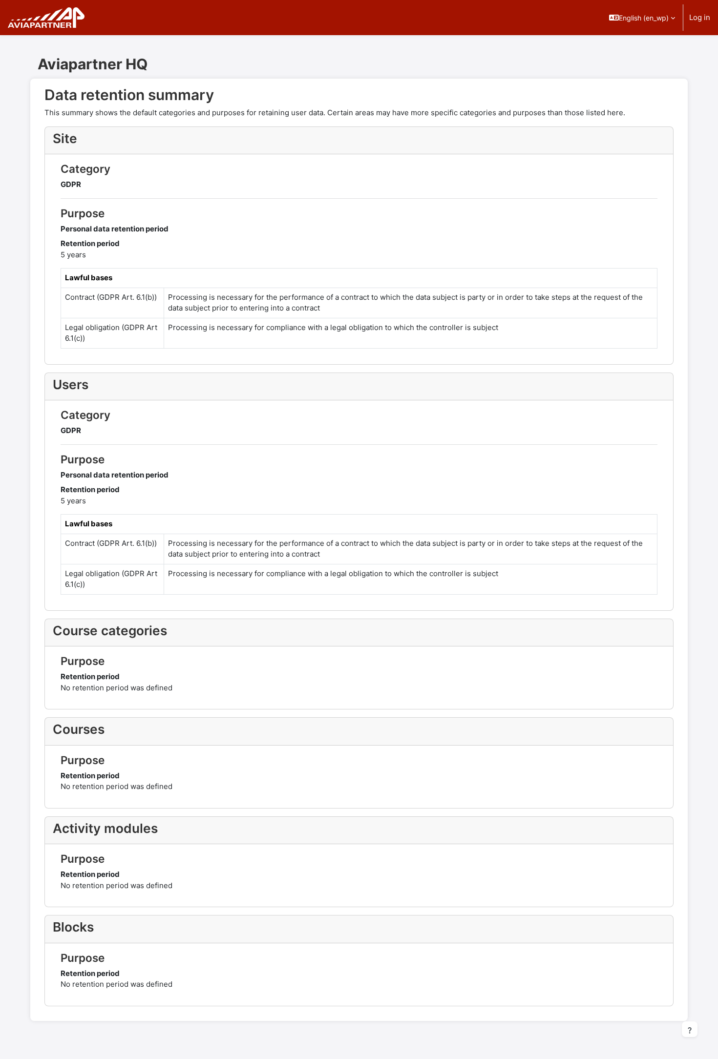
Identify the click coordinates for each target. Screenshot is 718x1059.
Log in (699, 17)
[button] (642, 17)
